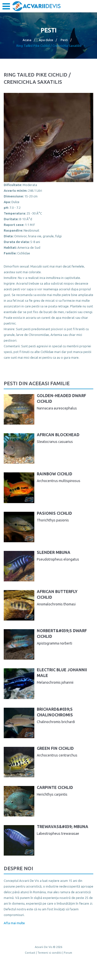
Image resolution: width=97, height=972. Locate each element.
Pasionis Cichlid (54, 513)
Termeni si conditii (50, 952)
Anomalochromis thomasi (56, 604)
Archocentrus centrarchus (57, 755)
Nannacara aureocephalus (57, 408)
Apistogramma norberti (54, 643)
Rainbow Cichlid (54, 474)
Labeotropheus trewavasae (58, 834)
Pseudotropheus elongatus (58, 559)
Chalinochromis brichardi (56, 722)
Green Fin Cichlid (55, 748)
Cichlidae (23, 253)
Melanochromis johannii (55, 682)
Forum (68, 952)
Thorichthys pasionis (53, 520)
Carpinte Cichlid (55, 787)
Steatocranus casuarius (55, 442)
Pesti (64, 40)
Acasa (27, 40)
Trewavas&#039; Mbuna (62, 826)
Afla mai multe (14, 923)
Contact (30, 952)
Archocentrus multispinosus (58, 481)
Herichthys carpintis (52, 794)
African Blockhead (58, 434)
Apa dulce (46, 40)
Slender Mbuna (53, 552)
